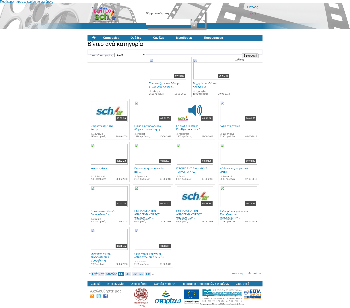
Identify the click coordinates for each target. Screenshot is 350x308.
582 (135, 274)
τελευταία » (253, 273)
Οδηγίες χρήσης (164, 283)
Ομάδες (136, 37)
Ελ (251, 13)
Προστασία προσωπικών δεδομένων (205, 283)
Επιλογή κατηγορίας (101, 55)
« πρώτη (94, 273)
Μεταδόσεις (184, 37)
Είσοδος (252, 7)
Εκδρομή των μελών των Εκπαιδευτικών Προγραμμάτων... (234, 214)
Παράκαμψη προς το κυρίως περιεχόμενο (26, 1)
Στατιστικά (242, 283)
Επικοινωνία (115, 283)
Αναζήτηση (198, 20)
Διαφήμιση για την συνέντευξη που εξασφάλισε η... (101, 257)
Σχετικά (95, 283)
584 (148, 274)
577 (101, 274)
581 (128, 274)
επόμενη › (238, 273)
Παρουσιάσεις (213, 37)
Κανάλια (158, 37)
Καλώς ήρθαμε (99, 168)
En (256, 13)
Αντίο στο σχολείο (230, 125)
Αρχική (97, 39)
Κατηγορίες (111, 37)
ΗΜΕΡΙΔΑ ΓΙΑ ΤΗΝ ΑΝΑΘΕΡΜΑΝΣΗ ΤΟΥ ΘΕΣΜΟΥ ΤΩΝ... (147, 214)
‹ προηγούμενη (110, 273)
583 (141, 274)
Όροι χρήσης (139, 283)
